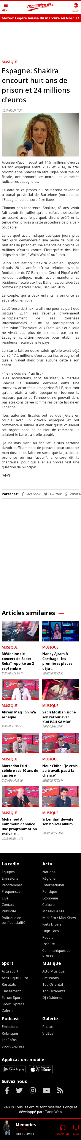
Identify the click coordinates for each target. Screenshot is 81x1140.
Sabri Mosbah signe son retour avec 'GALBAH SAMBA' (59, 717)
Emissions (10, 878)
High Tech (50, 931)
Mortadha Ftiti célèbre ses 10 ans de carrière (20, 770)
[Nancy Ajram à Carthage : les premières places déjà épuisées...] (60, 631)
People (48, 937)
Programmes (12, 885)
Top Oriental (52, 984)
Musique (9, 61)
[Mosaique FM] (40, 7)
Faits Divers (52, 924)
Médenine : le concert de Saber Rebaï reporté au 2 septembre (18, 661)
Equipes (8, 871)
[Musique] (7, 1128)
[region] (40, 550)
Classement (11, 991)
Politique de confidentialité (13, 920)
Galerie (8, 1010)
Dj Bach (21, 1129)
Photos (48, 1026)
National (49, 871)
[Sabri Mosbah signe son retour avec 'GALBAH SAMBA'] (60, 689)
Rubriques (10, 1033)
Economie (50, 898)
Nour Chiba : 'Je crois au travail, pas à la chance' (60, 770)
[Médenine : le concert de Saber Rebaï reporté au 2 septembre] (20, 631)
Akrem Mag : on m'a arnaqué (19, 714)
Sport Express (13, 1004)
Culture (48, 904)
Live (5, 898)
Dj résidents (52, 997)
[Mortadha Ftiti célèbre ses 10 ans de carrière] (20, 743)
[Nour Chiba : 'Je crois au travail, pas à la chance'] (60, 743)
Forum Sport (12, 997)
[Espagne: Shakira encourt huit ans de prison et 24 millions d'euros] (40, 134)
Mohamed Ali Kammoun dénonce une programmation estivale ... (19, 826)
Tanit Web (53, 1111)
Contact (8, 904)
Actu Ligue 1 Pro (15, 978)
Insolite (48, 943)
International (53, 885)
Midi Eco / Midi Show (59, 917)
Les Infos (9, 1039)
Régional (49, 878)
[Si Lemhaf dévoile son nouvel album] (60, 796)
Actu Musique (53, 971)
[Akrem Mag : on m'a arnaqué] (20, 689)
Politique (49, 891)
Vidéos (47, 1033)
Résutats (9, 984)
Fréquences (11, 891)
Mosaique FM (53, 911)
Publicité (9, 911)
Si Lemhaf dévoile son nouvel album (57, 821)
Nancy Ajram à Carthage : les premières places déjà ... (57, 661)
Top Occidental (54, 991)
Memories (26, 1124)
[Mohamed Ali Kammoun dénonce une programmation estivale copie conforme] (20, 796)
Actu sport (10, 971)
